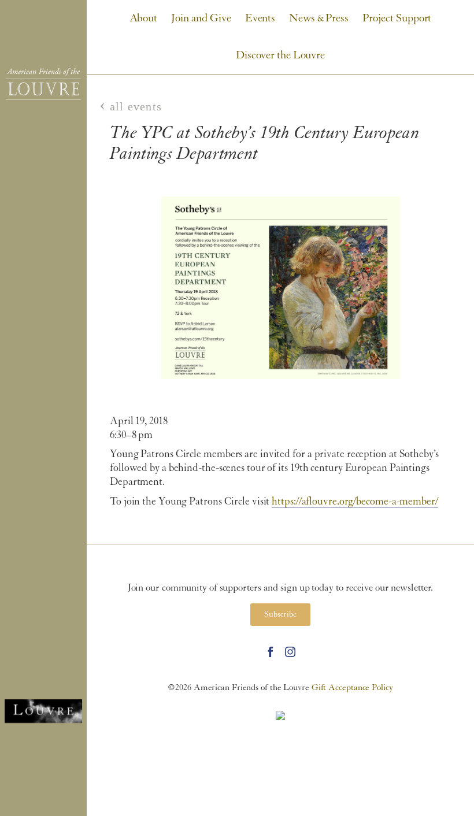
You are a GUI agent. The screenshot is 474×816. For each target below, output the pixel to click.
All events (136, 106)
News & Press (319, 18)
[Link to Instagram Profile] (290, 652)
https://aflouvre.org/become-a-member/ (355, 501)
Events (260, 18)
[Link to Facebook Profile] (270, 652)
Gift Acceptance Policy (352, 687)
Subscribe (280, 614)
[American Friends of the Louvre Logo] (43, 84)
